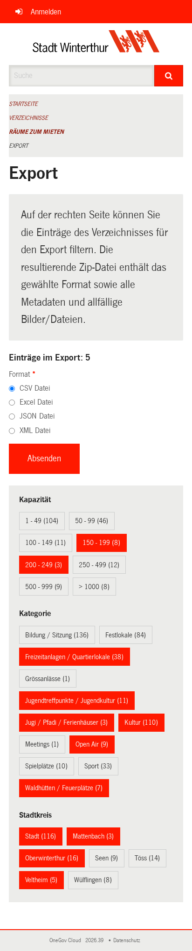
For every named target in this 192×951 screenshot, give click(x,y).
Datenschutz (128, 941)
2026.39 (95, 941)
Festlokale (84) (125, 635)
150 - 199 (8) (101, 542)
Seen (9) (106, 858)
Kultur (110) (141, 722)
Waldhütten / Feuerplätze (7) (64, 788)
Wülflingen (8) (93, 880)
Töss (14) (147, 858)
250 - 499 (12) (99, 565)
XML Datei (35, 430)
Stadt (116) (40, 836)
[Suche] (168, 75)
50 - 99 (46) (91, 521)
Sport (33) (98, 766)
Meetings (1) (42, 744)
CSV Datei (35, 388)
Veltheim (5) (41, 880)
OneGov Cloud (66, 941)
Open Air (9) (91, 744)
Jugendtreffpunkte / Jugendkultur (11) (76, 700)
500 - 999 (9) (43, 586)
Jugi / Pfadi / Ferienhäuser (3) (66, 722)
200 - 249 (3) (43, 565)
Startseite (23, 104)
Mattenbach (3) (93, 836)
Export (18, 146)
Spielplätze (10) (46, 766)
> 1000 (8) (94, 586)
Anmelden (46, 12)
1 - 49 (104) (41, 521)
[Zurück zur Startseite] (96, 44)
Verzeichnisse (28, 118)
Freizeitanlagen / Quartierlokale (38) (74, 657)
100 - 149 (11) (45, 542)
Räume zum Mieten (36, 132)
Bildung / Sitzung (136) (57, 635)
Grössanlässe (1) (47, 678)
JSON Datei (37, 416)
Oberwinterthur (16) (51, 858)
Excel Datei (36, 402)
